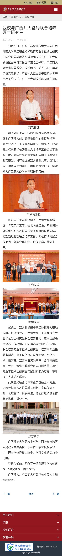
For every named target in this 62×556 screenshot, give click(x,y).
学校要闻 (29, 17)
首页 (5, 17)
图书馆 (54, 2)
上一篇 (6, 494)
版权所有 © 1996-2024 (47, 547)
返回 (31, 494)
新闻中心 (16, 17)
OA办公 (28, 2)
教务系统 (41, 2)
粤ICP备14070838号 (31, 553)
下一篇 (55, 494)
